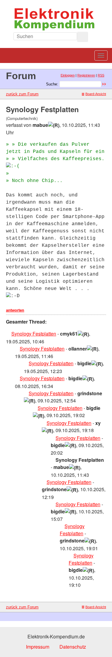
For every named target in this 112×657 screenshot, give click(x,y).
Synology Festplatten (33, 333)
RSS (101, 75)
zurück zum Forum (22, 94)
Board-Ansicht (95, 94)
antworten (15, 310)
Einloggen (68, 75)
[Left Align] (82, 37)
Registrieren (86, 75)
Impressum (37, 646)
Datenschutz (72, 646)
